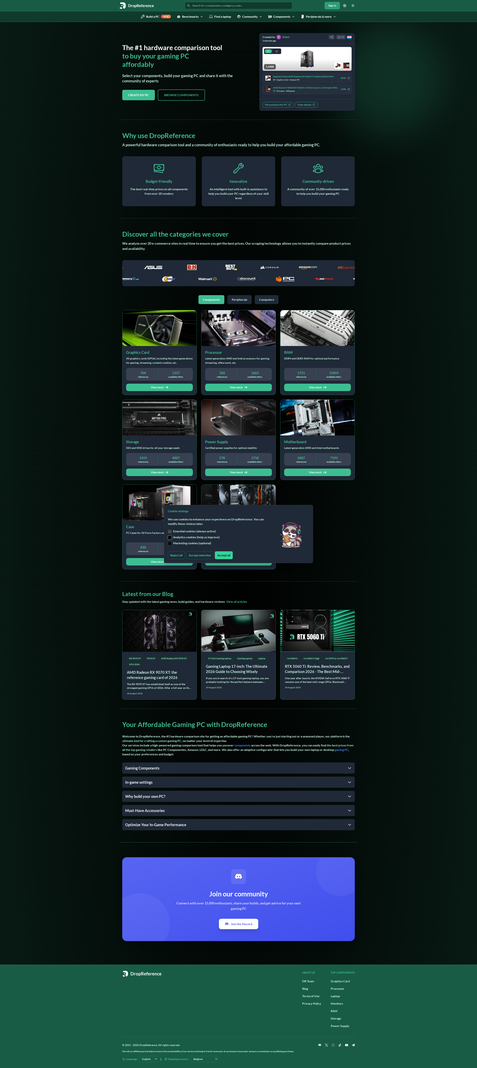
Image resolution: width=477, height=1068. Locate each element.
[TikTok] (339, 1045)
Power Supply (340, 1026)
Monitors (337, 1003)
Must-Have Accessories (145, 810)
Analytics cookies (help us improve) (196, 537)
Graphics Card (340, 981)
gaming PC (341, 749)
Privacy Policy (311, 1003)
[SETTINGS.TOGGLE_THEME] (353, 5)
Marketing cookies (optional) (192, 543)
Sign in (332, 5)
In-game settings (139, 782)
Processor (337, 988)
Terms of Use (311, 996)
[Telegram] (353, 1045)
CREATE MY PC (138, 95)
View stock (157, 387)
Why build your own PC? (145, 796)
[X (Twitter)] (326, 1045)
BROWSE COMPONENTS (181, 95)
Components (211, 299)
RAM (334, 1011)
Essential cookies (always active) (194, 531)
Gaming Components (142, 768)
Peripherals (239, 299)
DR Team (308, 981)
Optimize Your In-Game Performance (155, 824)
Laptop (335, 996)
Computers (266, 299)
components (242, 745)
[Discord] (319, 1045)
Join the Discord (241, 924)
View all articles (236, 601)
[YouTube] (346, 1045)
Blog (305, 988)
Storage (336, 1018)
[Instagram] (333, 1045)
